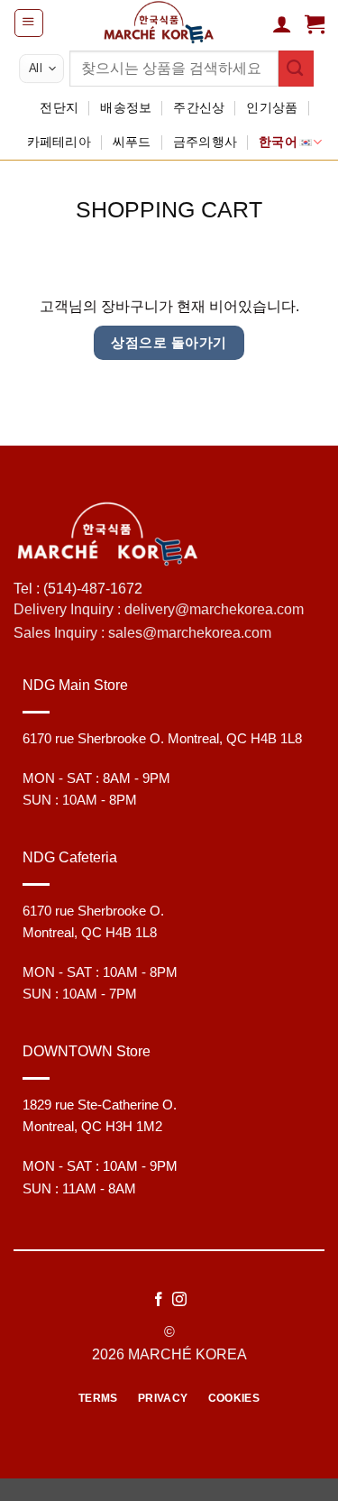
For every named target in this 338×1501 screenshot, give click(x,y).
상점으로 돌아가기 (168, 342)
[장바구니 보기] (314, 23)
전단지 (59, 107)
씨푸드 (132, 141)
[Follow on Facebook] (158, 1300)
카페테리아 (59, 141)
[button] (28, 23)
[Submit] (296, 68)
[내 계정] (282, 23)
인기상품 (271, 107)
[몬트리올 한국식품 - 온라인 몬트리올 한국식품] (158, 23)
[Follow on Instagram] (179, 1300)
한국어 (278, 141)
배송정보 (125, 107)
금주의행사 (205, 141)
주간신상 (198, 107)
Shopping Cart (169, 210)
